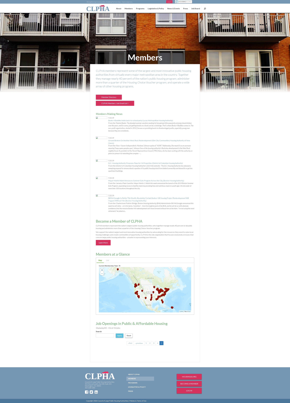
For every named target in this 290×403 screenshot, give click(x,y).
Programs (132, 383)
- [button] (102, 273)
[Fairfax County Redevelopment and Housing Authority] (164, 292)
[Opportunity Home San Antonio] (151, 300)
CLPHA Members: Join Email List (116, 104)
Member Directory (108, 97)
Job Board (195, 8)
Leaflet (181, 311)
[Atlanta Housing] (160, 296)
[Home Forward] (135, 286)
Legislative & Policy (156, 8)
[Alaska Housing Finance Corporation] (118, 269)
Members (129, 8)
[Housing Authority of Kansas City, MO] (153, 292)
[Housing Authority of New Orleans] (156, 299)
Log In (169, 2)
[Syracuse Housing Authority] (165, 289)
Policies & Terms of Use (138, 401)
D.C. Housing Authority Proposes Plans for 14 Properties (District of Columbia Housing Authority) (145, 163)
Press (185, 8)
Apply (119, 335)
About (118, 8)
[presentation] (100, 260)
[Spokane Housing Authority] (139, 284)
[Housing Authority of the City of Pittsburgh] (163, 291)
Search (205, 8)
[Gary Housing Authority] (158, 290)
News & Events (173, 8)
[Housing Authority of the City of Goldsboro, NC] (164, 295)
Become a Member (189, 384)
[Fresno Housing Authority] (137, 294)
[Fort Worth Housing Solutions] (151, 297)
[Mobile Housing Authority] (157, 299)
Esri (189, 311)
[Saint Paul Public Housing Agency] (154, 287)
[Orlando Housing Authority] (162, 300)
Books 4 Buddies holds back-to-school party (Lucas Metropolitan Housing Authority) (140, 120)
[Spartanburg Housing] (161, 295)
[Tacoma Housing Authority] (135, 285)
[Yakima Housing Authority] (137, 286)
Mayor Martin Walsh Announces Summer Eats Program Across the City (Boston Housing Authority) (146, 181)
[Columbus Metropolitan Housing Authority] (161, 291)
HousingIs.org (189, 377)
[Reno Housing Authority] (137, 292)
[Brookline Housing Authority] (168, 289)
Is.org (185, 2)
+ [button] (102, 270)
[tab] (100, 260)
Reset (129, 335)
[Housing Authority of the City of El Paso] (146, 298)
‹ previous (139, 343)
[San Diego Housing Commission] (139, 297)
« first (130, 343)
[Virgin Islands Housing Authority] (172, 308)
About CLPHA (134, 374)
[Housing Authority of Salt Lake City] (142, 291)
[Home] (98, 8)
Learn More (103, 243)
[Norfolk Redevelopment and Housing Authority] (165, 294)
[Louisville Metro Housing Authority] (159, 293)
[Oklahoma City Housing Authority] (151, 295)
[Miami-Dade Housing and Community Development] (163, 302)
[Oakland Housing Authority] (135, 293)
